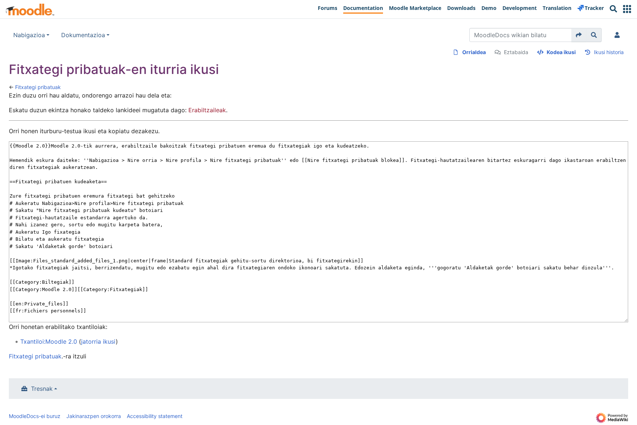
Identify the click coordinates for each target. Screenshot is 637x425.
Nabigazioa (29, 35)
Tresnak (42, 388)
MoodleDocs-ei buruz (34, 416)
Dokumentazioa (83, 35)
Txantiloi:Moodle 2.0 (48, 341)
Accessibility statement (154, 416)
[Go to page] (578, 35)
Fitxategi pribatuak (38, 87)
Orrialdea (474, 52)
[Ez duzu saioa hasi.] (618, 35)
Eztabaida (516, 52)
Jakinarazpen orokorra (93, 416)
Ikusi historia (609, 52)
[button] (627, 9)
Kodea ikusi (561, 52)
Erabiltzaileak (207, 110)
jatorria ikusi (98, 341)
